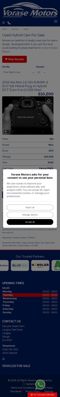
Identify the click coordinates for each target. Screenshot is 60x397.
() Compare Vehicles (43, 395)
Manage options (30, 214)
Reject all (30, 207)
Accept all (30, 222)
